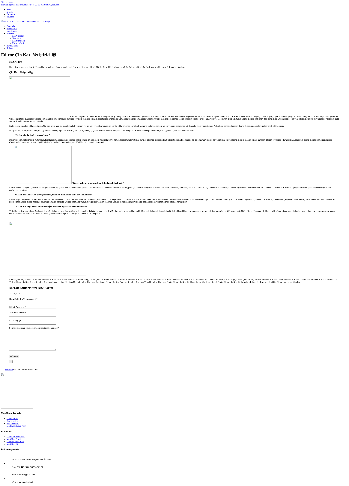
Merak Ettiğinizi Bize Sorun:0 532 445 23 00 (20, 5)
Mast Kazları (12, 418)
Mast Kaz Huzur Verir (16, 426)
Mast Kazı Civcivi (14, 439)
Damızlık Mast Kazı (15, 441)
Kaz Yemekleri (13, 421)
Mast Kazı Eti (12, 444)
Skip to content (7, 2)
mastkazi (9, 369)
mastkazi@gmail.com (50, 5)
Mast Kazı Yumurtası (16, 437)
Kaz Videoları (13, 423)
